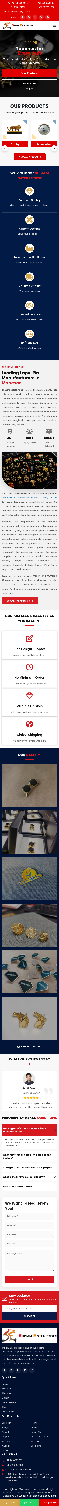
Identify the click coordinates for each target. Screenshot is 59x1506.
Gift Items (36, 1445)
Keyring (35, 1441)
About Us (6, 1388)
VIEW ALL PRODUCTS (29, 156)
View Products (29, 73)
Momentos (44, 144)
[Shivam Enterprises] (18, 25)
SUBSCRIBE (29, 1316)
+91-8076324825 (14, 1464)
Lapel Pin (6, 1422)
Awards (6, 1445)
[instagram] (28, 17)
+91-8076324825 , (17, 7)
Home (5, 1384)
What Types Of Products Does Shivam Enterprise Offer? (24, 1130)
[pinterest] (47, 17)
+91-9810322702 (46, 7)
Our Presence (9, 1402)
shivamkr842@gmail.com (19, 11)
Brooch (5, 1432)
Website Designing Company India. (37, 1495)
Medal (5, 1450)
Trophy (14, 144)
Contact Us (29, 83)
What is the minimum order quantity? (24, 1177)
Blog (4, 1407)
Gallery (5, 1397)
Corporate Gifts (39, 1436)
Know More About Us (18, 600)
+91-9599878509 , (46, 3)
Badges (6, 1427)
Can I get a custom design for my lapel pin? (27, 1167)
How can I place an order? (17, 1186)
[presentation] (5, 148)
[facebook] (22, 17)
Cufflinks (35, 1427)
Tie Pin (34, 1422)
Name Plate (37, 1432)
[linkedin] (35, 17)
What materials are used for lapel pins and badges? (27, 1156)
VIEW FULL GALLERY (31, 1046)
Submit (29, 1279)
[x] (41, 17)
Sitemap (6, 1393)
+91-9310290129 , (19, 3)
